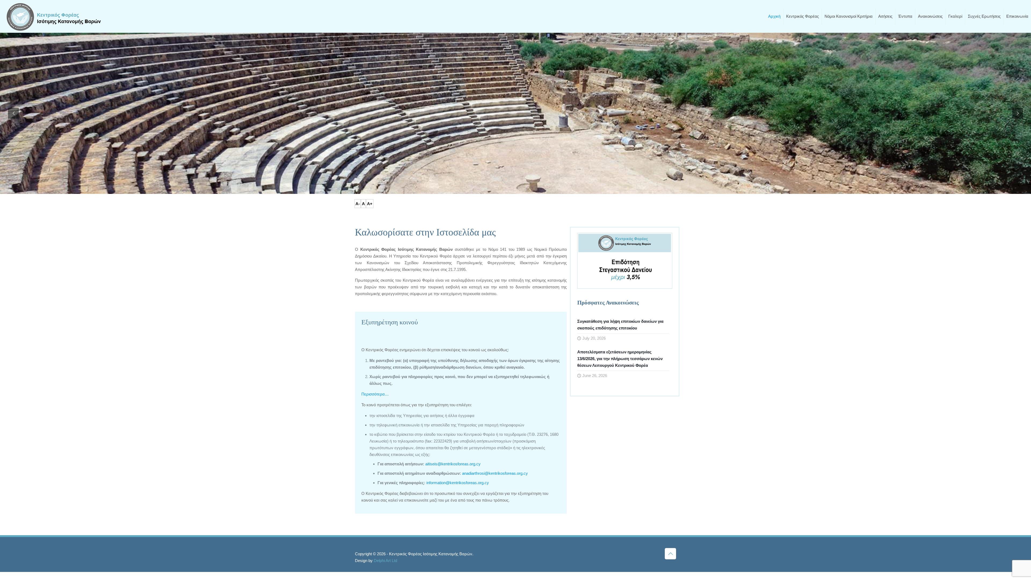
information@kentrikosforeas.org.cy (457, 482)
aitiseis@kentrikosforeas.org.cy (453, 464)
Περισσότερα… (375, 394)
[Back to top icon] (670, 553)
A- (357, 203)
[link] (624, 261)
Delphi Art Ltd (385, 560)
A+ (369, 203)
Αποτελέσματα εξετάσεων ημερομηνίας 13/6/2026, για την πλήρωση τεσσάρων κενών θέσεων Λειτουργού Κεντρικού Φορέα (620, 359)
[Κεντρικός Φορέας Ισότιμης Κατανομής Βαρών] (53, 16)
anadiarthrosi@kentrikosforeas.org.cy (494, 473)
